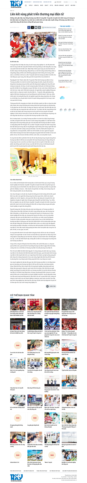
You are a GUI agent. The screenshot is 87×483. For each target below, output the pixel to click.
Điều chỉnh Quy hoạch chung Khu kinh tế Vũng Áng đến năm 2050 (34, 464)
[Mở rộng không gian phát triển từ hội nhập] (52, 345)
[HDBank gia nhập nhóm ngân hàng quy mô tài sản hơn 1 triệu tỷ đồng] (52, 380)
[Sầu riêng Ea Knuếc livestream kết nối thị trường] (52, 363)
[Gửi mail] (35, 27)
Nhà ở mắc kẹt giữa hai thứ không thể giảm (51, 426)
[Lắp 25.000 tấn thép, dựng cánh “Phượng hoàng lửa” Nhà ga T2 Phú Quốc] (69, 418)
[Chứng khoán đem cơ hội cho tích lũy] (69, 400)
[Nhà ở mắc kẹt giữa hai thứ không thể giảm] (52, 418)
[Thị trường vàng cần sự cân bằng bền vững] (35, 345)
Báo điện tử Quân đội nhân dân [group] (70, 470)
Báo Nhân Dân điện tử (16, 477)
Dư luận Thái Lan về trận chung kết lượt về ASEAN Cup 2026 (17, 332)
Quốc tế (67, 5)
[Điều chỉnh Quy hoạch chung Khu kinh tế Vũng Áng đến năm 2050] (35, 455)
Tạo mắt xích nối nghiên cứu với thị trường (34, 371)
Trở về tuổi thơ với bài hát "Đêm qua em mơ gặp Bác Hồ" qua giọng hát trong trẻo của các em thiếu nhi (52, 333)
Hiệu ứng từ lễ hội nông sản (33, 388)
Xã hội (41, 5)
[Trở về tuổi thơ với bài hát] (52, 324)
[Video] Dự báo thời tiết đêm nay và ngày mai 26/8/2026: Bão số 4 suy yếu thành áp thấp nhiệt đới (65, 65)
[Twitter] (32, 27)
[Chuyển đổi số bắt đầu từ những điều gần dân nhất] (35, 437)
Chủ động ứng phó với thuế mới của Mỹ (52, 445)
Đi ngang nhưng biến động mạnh (16, 426)
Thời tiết (62, 87)
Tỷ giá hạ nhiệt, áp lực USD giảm (69, 370)
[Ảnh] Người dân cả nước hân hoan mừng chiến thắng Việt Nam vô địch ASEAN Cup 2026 (65, 30)
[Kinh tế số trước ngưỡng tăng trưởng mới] (17, 363)
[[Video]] (69, 324)
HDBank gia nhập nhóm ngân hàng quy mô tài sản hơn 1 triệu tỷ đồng (52, 389)
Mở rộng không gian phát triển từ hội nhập (52, 353)
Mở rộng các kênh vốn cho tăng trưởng (17, 445)
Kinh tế (46, 5)
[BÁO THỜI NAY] (26, 5)
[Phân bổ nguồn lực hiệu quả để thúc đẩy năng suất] (35, 400)
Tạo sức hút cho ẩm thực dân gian (17, 353)
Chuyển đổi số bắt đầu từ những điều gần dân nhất (34, 445)
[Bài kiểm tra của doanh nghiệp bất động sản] (69, 455)
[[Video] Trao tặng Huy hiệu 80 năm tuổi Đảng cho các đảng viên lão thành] (35, 304)
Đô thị (51, 5)
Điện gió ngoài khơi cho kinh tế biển (69, 445)
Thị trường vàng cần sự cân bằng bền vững (33, 353)
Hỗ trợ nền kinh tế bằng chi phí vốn (17, 408)
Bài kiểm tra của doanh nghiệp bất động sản (69, 463)
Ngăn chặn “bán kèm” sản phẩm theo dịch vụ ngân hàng (52, 408)
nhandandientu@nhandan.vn (70, 480)
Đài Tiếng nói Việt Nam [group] (55, 470)
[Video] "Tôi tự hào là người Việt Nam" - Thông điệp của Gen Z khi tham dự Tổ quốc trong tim (69, 333)
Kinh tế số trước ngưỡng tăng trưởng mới (17, 371)
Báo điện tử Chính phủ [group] (29, 470)
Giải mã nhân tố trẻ (14, 462)
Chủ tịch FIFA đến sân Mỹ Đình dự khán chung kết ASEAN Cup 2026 (65, 57)
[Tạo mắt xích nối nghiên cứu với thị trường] (35, 363)
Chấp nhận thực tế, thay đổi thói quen (16, 389)
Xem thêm (73, 5)
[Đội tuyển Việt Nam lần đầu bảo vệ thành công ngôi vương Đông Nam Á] (52, 304)
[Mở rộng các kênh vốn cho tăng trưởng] (17, 437)
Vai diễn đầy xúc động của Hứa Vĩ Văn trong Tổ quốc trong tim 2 (34, 332)
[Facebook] (28, 27)
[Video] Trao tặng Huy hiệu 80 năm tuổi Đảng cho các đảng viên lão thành (65, 37)
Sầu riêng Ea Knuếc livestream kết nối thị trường (51, 371)
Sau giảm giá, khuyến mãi (33, 425)
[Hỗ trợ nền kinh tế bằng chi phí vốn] (17, 400)
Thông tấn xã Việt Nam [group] (41, 470)
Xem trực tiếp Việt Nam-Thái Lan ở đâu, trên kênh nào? (65, 49)
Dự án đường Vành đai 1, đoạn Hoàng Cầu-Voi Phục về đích (65, 81)
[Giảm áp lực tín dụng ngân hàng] (69, 380)
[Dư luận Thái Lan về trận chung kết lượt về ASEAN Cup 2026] (17, 324)
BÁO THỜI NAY (16, 4)
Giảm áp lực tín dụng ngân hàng (69, 388)
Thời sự (30, 5)
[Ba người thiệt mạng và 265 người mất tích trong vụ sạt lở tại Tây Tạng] (69, 304)
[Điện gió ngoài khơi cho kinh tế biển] (69, 437)
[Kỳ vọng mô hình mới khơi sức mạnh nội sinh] (69, 345)
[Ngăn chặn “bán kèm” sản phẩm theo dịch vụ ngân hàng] (52, 400)
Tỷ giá (68, 87)
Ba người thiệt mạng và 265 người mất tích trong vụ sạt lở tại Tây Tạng (69, 313)
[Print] (39, 27)
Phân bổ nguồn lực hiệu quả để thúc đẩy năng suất (34, 408)
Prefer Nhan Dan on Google (50, 27)
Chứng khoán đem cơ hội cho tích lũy (68, 408)
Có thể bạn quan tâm (22, 295)
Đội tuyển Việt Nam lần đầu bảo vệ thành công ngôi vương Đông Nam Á (65, 44)
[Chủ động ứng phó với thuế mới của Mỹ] (52, 437)
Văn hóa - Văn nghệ (59, 5)
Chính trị (36, 5)
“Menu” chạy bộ (48, 462)
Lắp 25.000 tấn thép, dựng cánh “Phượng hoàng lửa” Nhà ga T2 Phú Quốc (69, 427)
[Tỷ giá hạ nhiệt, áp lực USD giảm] (69, 363)
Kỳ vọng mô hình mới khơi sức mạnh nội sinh (68, 353)
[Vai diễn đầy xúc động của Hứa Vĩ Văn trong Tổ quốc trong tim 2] (35, 324)
